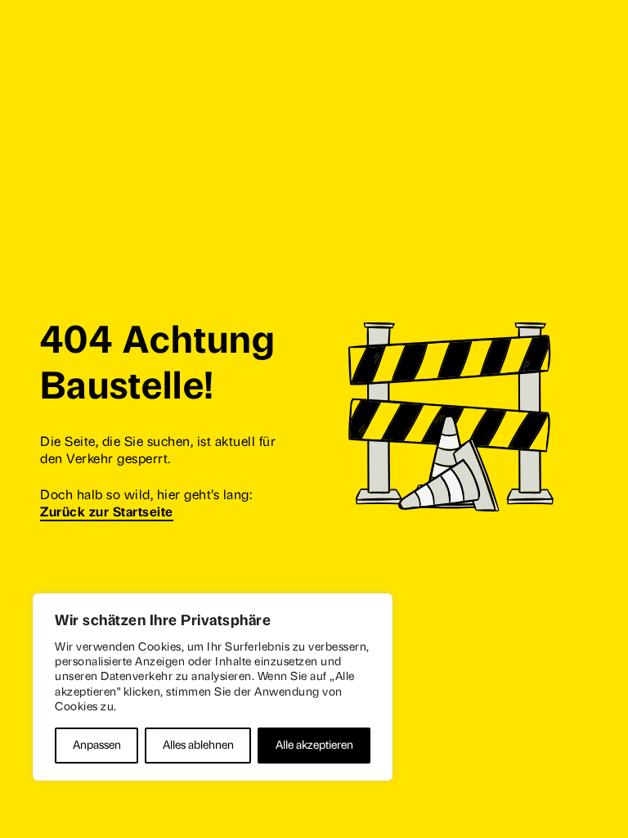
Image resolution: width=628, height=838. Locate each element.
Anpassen (97, 745)
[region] (212, 687)
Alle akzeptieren (314, 745)
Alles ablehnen (198, 745)
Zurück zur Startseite (106, 512)
